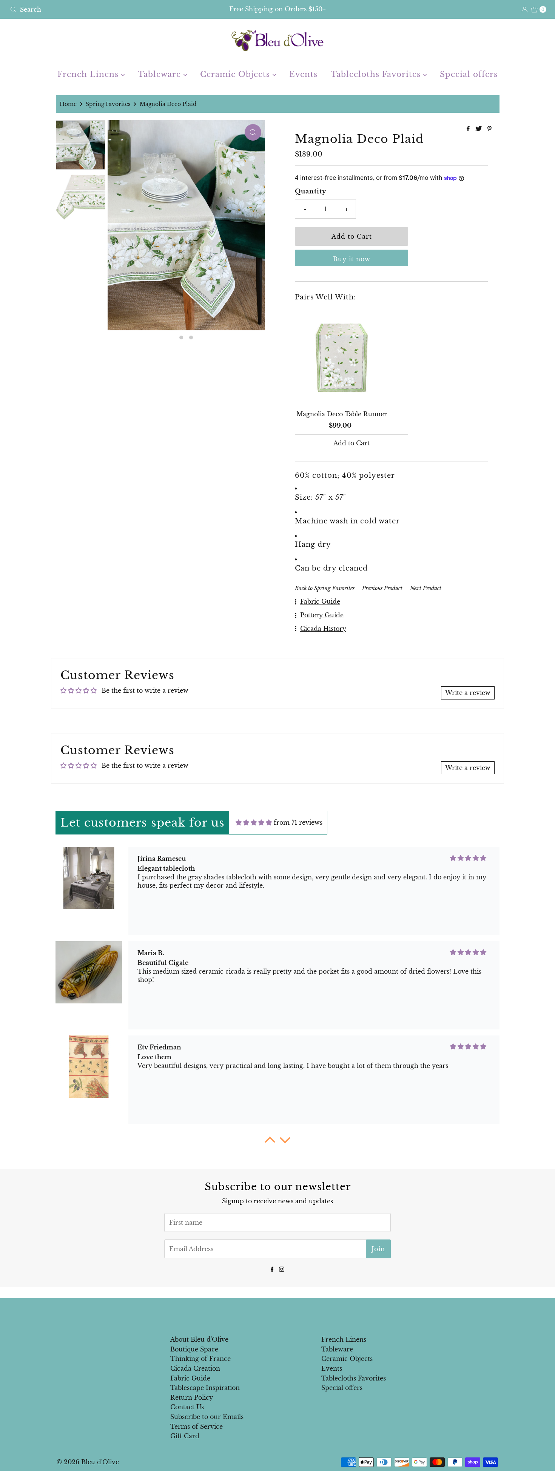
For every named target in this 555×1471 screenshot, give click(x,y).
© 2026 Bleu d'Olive (88, 1462)
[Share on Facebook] (469, 129)
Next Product (425, 588)
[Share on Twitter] (479, 129)
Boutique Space (194, 1349)
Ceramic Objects (236, 74)
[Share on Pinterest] (489, 129)
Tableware (160, 74)
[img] (254, 822)
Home (68, 104)
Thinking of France (200, 1358)
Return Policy (191, 1397)
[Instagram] (281, 1269)
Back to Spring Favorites (325, 588)
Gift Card (184, 1436)
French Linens (89, 74)
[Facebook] (272, 1269)
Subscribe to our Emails (207, 1416)
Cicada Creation (195, 1368)
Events (303, 74)
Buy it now (351, 259)
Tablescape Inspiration (205, 1387)
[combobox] (95, 9)
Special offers (469, 74)
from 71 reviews (298, 822)
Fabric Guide (190, 1378)
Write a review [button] (467, 692)
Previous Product (382, 588)
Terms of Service (196, 1426)
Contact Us (187, 1407)
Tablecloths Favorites (377, 74)
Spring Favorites (108, 104)
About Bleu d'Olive (199, 1339)
